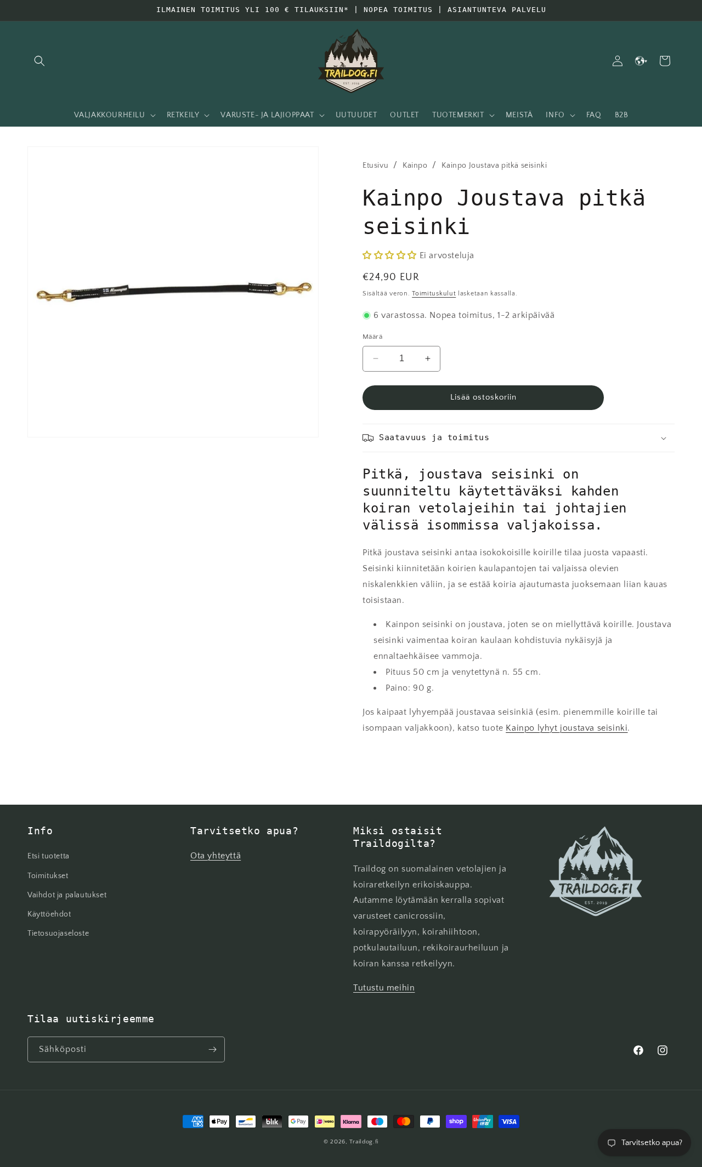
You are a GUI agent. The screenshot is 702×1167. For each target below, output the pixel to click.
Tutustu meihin (384, 988)
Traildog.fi (363, 1141)
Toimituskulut (434, 293)
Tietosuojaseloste (58, 933)
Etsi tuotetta (48, 856)
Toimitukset (48, 876)
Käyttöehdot (49, 914)
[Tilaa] (212, 1049)
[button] (39, 61)
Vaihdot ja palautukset (66, 895)
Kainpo (415, 165)
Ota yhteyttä (215, 856)
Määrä (372, 336)
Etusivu (375, 165)
